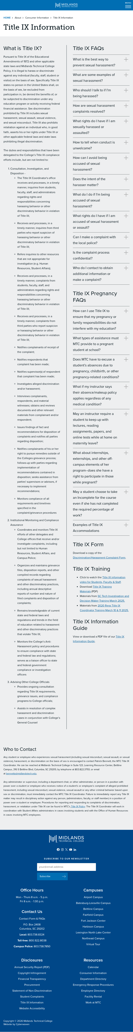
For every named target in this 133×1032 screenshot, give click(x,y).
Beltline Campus (93, 909)
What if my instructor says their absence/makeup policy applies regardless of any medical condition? (95, 395)
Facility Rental (93, 996)
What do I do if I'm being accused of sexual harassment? (91, 200)
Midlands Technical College (66, 5)
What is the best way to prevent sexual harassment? (94, 62)
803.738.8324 (36, 934)
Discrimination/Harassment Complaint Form (99, 557)
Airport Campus (93, 897)
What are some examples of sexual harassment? (94, 78)
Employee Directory (93, 991)
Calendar (93, 967)
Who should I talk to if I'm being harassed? (92, 93)
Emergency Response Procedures (93, 985)
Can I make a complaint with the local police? (94, 240)
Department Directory (93, 979)
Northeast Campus (93, 938)
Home (7, 17)
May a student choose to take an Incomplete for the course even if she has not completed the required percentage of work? (95, 503)
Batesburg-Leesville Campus (93, 903)
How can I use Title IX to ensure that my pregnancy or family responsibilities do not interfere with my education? (94, 320)
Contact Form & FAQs (32, 918)
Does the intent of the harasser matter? (89, 182)
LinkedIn (74, 849)
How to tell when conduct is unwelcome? (94, 145)
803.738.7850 (42, 946)
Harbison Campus (93, 926)
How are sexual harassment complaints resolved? (94, 109)
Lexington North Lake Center (93, 932)
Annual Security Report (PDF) (32, 967)
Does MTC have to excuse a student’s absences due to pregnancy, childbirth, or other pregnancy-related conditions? (96, 368)
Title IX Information (31, 1002)
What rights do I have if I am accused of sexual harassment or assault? (96, 222)
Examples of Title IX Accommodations (88, 528)
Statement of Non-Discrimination (32, 991)
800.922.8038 (37, 940)
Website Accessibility (32, 1008)
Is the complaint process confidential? (91, 256)
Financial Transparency (32, 979)
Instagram (62, 849)
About (18, 17)
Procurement (32, 985)
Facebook (58, 849)
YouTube (70, 849)
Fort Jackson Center (93, 921)
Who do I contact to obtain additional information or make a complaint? (93, 274)
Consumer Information (37, 17)
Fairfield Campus (93, 915)
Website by (16, 1024)
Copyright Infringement (32, 973)
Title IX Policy (77, 806)
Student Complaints (32, 996)
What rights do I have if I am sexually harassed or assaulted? (94, 127)
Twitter (66, 849)
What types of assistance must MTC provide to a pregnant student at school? (96, 344)
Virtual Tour (93, 944)
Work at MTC (93, 1002)
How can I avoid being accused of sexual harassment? (90, 164)
